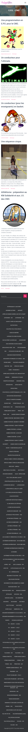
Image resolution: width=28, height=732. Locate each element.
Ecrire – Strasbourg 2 (14, 369)
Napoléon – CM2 (18, 594)
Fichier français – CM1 (18, 403)
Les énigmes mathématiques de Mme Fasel (14, 548)
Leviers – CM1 (7, 564)
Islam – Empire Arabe (20, 473)
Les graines (14, 551)
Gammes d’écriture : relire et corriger (14, 440)
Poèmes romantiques (9, 660)
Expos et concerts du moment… (14, 399)
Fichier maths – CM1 (8, 407)
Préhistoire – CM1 (18, 664)
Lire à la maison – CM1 (18, 564)
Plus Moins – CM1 (9, 652)
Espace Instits (18, 384)
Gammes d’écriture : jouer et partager (14, 425)
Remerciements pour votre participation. (14, 682)
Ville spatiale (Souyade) (14, 717)
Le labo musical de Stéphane (14, 503)
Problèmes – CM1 (14, 671)
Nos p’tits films (10, 605)
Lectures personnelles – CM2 (14, 533)
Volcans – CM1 (20, 721)
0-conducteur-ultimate (5, 99)
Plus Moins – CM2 (19, 652)
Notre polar (8, 609)
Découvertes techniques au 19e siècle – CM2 (14, 358)
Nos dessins (14, 601)
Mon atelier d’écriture (14, 579)
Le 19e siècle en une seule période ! (14, 492)
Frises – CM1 (21, 410)
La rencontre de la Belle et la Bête (14, 488)
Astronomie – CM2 (19, 317)
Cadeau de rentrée (14, 332)
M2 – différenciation (14, 571)
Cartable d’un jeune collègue (14, 336)
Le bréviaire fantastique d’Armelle (14, 499)
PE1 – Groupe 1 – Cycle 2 (14, 631)
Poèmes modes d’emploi (19, 656)
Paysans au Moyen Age (17, 620)
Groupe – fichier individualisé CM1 (14, 447)
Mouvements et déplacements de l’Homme (14, 583)
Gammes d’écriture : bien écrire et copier (14, 418)
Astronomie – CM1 (8, 317)
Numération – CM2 (18, 609)
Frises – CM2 (6, 414)
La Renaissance (20, 485)
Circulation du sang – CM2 (8, 347)
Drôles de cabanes (19, 366)
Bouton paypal (14, 325)
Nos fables (22, 601)
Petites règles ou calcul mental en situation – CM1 (14, 643)
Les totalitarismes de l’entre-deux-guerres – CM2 (14, 560)
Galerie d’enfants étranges (18, 414)
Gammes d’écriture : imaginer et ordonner (14, 421)
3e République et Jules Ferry (14, 306)
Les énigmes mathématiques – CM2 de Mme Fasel (14, 544)
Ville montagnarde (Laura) (19, 713)
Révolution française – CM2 (14, 695)
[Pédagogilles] (7, 3)
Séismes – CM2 (9, 706)
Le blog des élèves (14, 496)
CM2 (5, 351)
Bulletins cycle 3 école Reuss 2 (14, 329)
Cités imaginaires (21, 347)
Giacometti (5, 444)
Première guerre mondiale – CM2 (14, 667)
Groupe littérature (14, 451)
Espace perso (14, 388)
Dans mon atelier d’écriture (14, 355)
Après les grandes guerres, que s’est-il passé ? (14, 314)
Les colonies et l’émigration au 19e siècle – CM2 (14, 537)
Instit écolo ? (21, 470)
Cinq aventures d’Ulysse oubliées (14, 343)
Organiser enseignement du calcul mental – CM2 (14, 616)
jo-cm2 (2, 288)
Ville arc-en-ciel (6, 713)
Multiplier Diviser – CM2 (8, 590)
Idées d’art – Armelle (14, 466)
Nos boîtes (6, 601)
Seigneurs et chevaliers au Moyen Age (14, 702)
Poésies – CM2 (8, 664)
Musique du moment (21, 590)
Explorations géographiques (14, 395)
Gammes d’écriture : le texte (14, 436)
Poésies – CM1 (20, 660)
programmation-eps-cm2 (6, 53)
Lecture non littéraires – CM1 (14, 518)
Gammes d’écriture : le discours (14, 433)
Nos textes (19, 605)
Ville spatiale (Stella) (9, 721)
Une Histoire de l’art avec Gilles (14, 710)
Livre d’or (5, 568)
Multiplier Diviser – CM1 (14, 586)
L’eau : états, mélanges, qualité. (14, 477)
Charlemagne (22, 340)
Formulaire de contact (9, 410)
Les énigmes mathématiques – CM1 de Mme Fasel (14, 540)
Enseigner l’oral (21, 380)
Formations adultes (20, 407)
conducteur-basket (4, 137)
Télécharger (14, 53)
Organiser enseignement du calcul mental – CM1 (14, 612)
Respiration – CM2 (14, 691)
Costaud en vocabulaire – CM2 (16, 351)
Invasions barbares (8, 473)
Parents (7, 620)
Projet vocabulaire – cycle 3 (14, 675)
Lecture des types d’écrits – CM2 (14, 514)
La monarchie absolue (9, 485)
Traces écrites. (18, 706)
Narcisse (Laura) (9, 597)
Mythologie (9, 594)
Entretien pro (9, 384)
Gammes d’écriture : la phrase (14, 429)
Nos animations (19, 597)
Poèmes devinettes (7, 656)
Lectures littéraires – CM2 (14, 529)
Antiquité (20, 310)
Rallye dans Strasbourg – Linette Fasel (14, 678)
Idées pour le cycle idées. (9, 470)
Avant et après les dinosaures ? (14, 321)
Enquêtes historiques (8, 380)
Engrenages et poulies (17, 377)
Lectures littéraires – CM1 (14, 525)
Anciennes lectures (10, 310)
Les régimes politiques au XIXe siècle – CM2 (14, 555)
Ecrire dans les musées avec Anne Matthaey (14, 373)
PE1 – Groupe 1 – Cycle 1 (14, 627)
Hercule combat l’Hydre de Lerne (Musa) (14, 459)
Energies (7, 377)
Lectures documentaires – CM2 (14, 522)
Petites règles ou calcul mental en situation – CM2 (14, 648)
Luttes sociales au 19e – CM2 (18, 568)
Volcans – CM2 (14, 724)
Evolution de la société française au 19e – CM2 (14, 392)
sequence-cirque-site (5, 188)
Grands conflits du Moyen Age (18, 444)
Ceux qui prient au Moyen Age (9, 340)
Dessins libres (7, 362)
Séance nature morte (14, 698)
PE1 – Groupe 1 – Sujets (14, 638)
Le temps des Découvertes (14, 507)
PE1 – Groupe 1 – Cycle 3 (14, 635)
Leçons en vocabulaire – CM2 (14, 511)
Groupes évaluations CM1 (14, 455)
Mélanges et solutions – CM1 (14, 575)
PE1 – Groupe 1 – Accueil (14, 623)
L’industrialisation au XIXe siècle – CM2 (14, 481)
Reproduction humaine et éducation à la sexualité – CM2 (14, 687)
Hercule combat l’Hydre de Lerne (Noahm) (14, 462)
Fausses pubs (7, 403)
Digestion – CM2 (8, 366)
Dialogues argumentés (18, 362)
